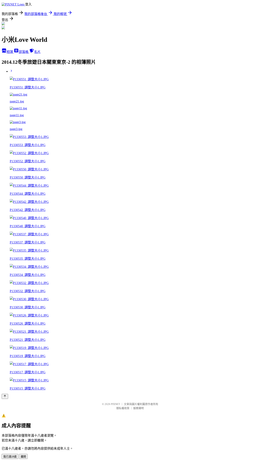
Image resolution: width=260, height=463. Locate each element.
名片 (37, 52)
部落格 (24, 52)
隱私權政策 (122, 408)
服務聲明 (138, 408)
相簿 (10, 52)
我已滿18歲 (10, 456)
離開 (23, 456)
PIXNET (115, 404)
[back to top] (5, 396)
